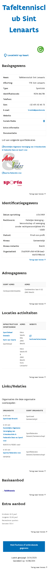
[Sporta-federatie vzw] (12, 183)
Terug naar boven (36, 194)
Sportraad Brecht (10, 419)
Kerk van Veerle (9, 340)
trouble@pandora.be (36, 110)
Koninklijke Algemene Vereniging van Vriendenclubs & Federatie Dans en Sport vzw (24, 148)
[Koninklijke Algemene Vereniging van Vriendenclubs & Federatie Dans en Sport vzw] (12, 161)
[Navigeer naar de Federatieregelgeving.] (40, 49)
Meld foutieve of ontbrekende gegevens (24, 546)
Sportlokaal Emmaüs (7, 334)
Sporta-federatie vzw (12, 173)
